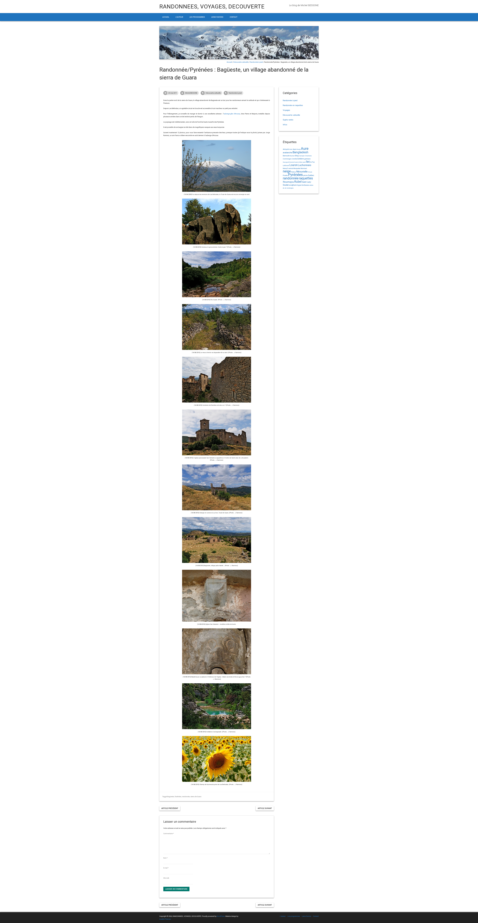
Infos (285, 125)
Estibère (301, 159)
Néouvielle (302, 171)
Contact (233, 17)
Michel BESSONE (191, 93)
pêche (305, 175)
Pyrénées (178, 796)
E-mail (166, 868)
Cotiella (294, 159)
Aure (304, 148)
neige (287, 171)
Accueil (165, 17)
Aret (290, 149)
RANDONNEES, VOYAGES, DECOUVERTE (212, 6)
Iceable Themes (165, 919)
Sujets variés (288, 120)
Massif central (288, 168)
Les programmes (197, 17)
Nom (165, 858)
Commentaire (168, 833)
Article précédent (169, 808)
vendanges (290, 188)
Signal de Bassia (303, 185)
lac (308, 161)
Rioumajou (288, 182)
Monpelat (296, 168)
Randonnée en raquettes (293, 105)
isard (304, 162)
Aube (298, 149)
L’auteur (179, 17)
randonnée (186, 796)
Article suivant (265, 808)
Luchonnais (304, 165)
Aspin (295, 149)
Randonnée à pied (256, 62)
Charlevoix (308, 156)
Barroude (286, 156)
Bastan (292, 156)
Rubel (298, 181)
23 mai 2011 (172, 93)
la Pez (312, 162)
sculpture (293, 185)
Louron (293, 165)
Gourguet (286, 162)
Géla (300, 162)
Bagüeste (170, 796)
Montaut (304, 168)
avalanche (287, 152)
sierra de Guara (195, 796)
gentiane (307, 159)
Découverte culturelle (240, 62)
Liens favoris (217, 17)
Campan (302, 156)
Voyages (286, 110)
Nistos (293, 172)
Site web (166, 878)
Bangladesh (300, 152)
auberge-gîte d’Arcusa (232, 114)
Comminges (287, 159)
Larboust (286, 165)
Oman (310, 172)
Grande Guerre (294, 162)
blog (297, 156)
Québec (311, 175)
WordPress (221, 916)
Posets (285, 175)
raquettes (306, 178)
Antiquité (286, 149)
